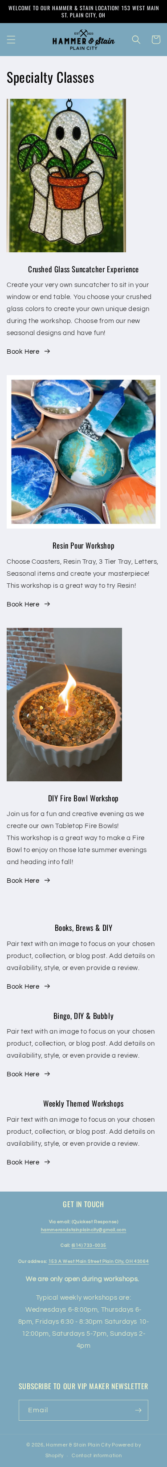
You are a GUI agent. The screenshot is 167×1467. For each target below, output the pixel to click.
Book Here (23, 351)
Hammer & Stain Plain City (78, 1445)
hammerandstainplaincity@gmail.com (83, 1230)
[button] (11, 39)
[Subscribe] (138, 1410)
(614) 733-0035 (89, 1245)
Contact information (97, 1455)
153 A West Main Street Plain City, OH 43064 (99, 1261)
